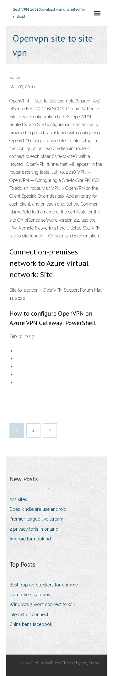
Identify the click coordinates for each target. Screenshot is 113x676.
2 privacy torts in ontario (33, 529)
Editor (14, 77)
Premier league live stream (36, 519)
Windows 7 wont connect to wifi (42, 604)
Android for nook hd (30, 538)
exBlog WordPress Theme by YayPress (62, 663)
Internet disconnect (28, 614)
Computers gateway (30, 594)
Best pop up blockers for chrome (43, 584)
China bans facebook (30, 624)
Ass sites (18, 499)
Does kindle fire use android (38, 509)
